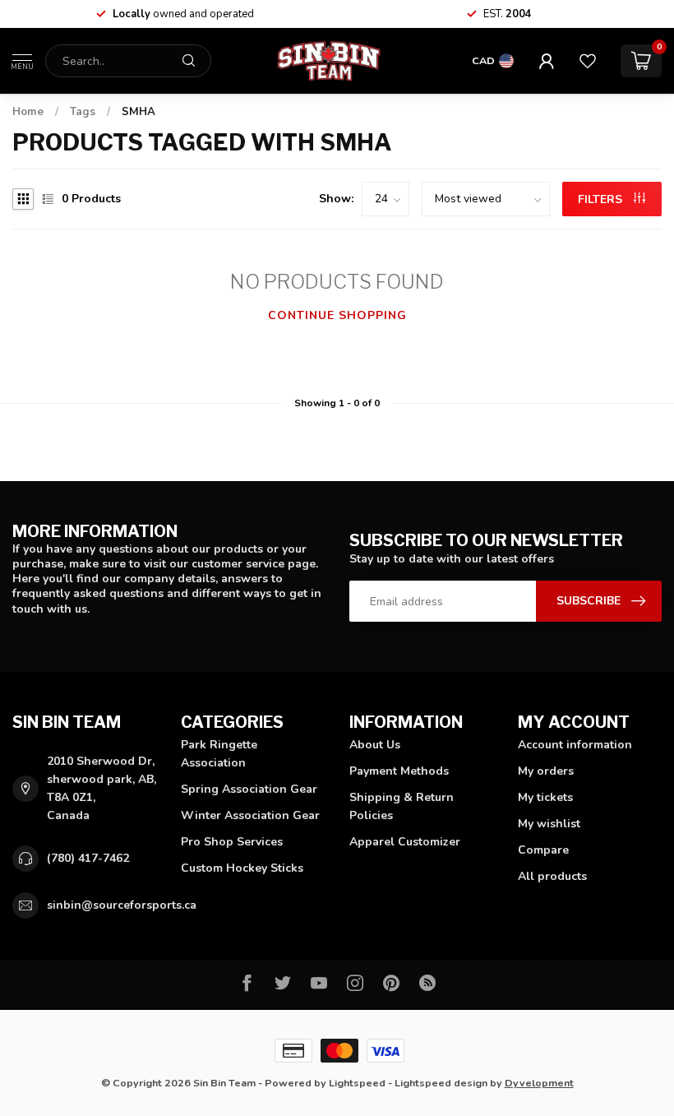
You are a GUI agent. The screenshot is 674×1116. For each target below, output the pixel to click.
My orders (546, 771)
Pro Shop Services (232, 842)
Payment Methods (399, 771)
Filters (602, 199)
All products (552, 876)
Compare (543, 850)
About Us (374, 744)
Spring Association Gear (249, 789)
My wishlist (549, 823)
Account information (575, 744)
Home (28, 111)
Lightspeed (357, 1083)
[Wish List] (587, 60)
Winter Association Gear (250, 815)
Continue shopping (337, 315)
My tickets (545, 797)
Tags (82, 111)
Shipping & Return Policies (401, 806)
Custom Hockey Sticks (242, 868)
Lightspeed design (441, 1083)
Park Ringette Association (219, 754)
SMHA (138, 111)
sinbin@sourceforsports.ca (121, 905)
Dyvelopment (539, 1083)
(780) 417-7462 (88, 858)
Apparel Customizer (404, 842)
